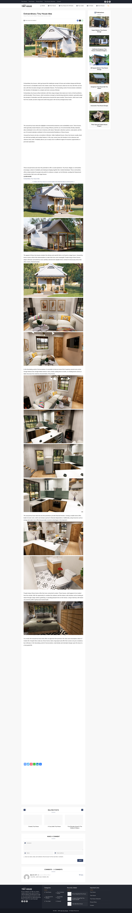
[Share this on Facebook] (78, 20)
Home (25, 16)
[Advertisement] (53, 70)
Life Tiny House (64, 910)
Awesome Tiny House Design (99, 105)
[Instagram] (107, 2)
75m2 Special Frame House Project (99, 125)
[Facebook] (105, 2)
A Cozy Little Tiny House (33, 826)
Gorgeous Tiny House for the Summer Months (74, 827)
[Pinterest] (110, 2)
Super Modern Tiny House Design (99, 31)
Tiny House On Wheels (32, 16)
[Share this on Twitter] (80, 20)
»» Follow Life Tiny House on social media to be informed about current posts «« (53, 182)
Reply (81, 875)
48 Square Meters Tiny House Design (99, 68)
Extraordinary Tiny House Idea (31, 179)
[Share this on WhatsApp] (82, 20)
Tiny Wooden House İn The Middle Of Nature (54, 827)
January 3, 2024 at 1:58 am (44, 875)
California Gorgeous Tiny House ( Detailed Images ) (99, 49)
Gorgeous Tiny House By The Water (99, 87)
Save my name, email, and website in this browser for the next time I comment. (44, 856)
